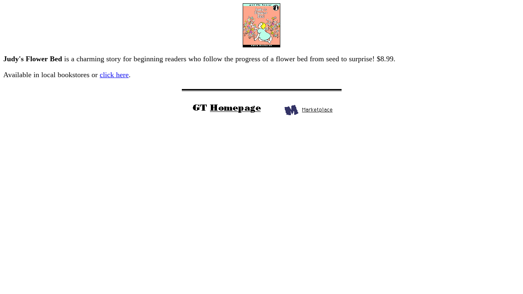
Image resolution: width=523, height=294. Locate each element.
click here (114, 75)
